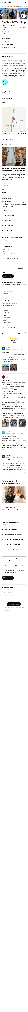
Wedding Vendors (5, 6)
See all (3, 272)
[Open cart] (26, 2)
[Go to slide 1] (13, 164)
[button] (23, 16)
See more (20, 268)
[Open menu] (2, 2)
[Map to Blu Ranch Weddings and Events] (14, 120)
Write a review (21, 333)
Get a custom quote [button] (7, 276)
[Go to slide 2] (14, 164)
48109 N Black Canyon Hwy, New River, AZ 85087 (14, 133)
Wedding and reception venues (16, 6)
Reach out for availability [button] (14, 604)
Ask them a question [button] (8, 577)
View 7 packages (6, 41)
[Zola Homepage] (8, 2)
